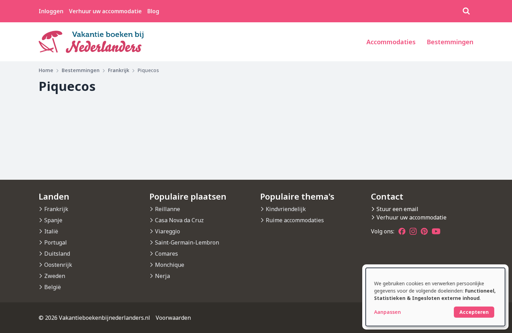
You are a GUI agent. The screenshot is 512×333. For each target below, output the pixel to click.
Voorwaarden (173, 318)
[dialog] (435, 297)
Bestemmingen (450, 42)
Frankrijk (118, 70)
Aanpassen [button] (387, 312)
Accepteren (474, 312)
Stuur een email (397, 209)
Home (46, 70)
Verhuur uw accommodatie (105, 11)
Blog (153, 11)
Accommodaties (391, 42)
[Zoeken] (466, 11)
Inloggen (51, 11)
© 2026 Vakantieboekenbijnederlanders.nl (94, 318)
